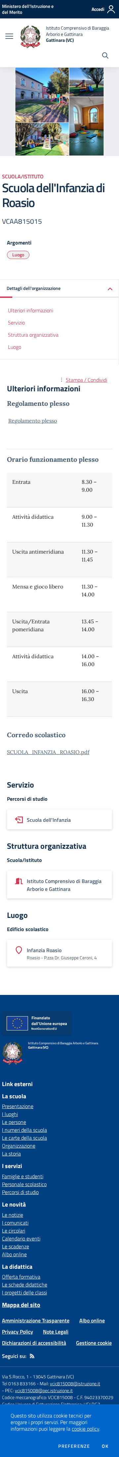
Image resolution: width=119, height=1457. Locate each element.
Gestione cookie (94, 1343)
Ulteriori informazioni (30, 310)
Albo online (14, 1254)
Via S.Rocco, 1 (15, 1376)
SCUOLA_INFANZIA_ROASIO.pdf (48, 752)
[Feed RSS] (32, 1356)
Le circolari (13, 1231)
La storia (11, 1154)
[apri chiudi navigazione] (9, 37)
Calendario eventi (21, 1238)
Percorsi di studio (20, 1192)
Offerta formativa (21, 1277)
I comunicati (15, 1223)
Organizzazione (18, 1146)
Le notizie (12, 1215)
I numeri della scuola (24, 1130)
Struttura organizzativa (33, 335)
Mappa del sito (21, 1304)
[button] (59, 289)
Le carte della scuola (24, 1138)
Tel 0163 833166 (19, 1383)
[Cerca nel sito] (105, 56)
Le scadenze (15, 1246)
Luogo (18, 254)
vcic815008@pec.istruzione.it (44, 1390)
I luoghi (10, 1114)
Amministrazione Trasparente (35, 1320)
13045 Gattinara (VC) (53, 1376)
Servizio (16, 322)
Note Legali (55, 1332)
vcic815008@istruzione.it (75, 1383)
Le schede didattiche (24, 1284)
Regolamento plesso (32, 420)
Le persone (14, 1122)
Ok (105, 1446)
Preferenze (74, 1446)
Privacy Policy (17, 1332)
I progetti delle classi (24, 1292)
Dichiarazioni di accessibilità (34, 1343)
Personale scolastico (24, 1184)
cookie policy (85, 1429)
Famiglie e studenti (22, 1176)
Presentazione (17, 1106)
